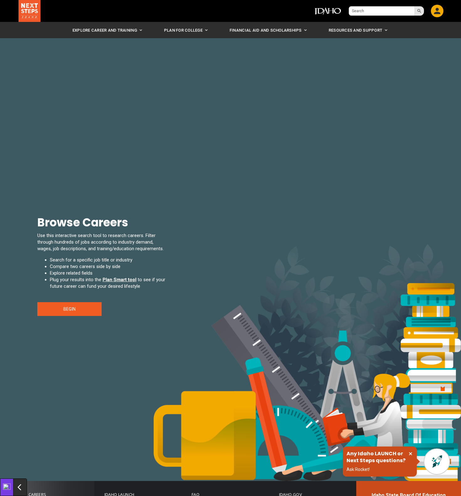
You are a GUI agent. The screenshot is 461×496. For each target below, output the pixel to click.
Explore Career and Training (104, 30)
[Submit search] (419, 11)
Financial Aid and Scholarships (266, 30)
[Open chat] (437, 461)
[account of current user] (437, 11)
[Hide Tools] (20, 487)
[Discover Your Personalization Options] (6, 487)
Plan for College (183, 30)
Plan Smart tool (119, 279)
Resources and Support (355, 30)
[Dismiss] (410, 453)
